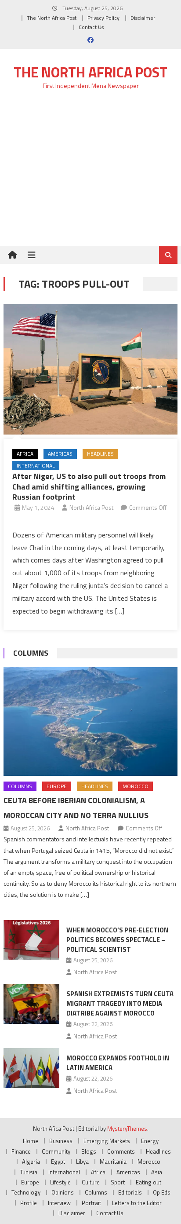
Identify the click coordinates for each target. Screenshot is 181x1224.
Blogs (88, 1151)
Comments (121, 1151)
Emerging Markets (106, 1140)
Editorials (130, 1192)
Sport (118, 1182)
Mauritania (113, 1161)
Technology (25, 1192)
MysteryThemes (127, 1128)
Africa (25, 453)
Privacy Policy (103, 18)
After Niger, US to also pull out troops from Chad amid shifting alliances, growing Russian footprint (89, 486)
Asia (156, 1172)
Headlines (100, 453)
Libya (82, 1161)
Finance (21, 1151)
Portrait (91, 1202)
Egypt (58, 1161)
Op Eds (161, 1192)
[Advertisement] (90, 173)
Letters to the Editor (137, 1202)
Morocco (135, 786)
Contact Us (91, 27)
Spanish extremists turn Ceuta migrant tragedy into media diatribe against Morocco (120, 1003)
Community (56, 1151)
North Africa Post (91, 507)
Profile (28, 1202)
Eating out (148, 1182)
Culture (91, 1182)
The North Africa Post (51, 18)
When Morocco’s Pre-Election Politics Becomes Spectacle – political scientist (117, 939)
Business (60, 1140)
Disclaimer (142, 18)
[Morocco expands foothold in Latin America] (31, 1068)
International (36, 465)
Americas (60, 453)
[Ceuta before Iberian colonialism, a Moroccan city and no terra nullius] (90, 721)
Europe (57, 786)
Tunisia (28, 1172)
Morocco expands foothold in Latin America (117, 1063)
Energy (150, 1140)
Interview (59, 1202)
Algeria (31, 1161)
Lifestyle (60, 1182)
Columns (30, 653)
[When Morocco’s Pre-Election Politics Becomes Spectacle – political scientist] (31, 940)
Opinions (62, 1192)
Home (30, 1140)
